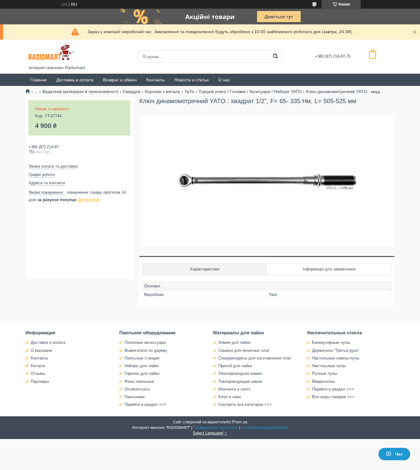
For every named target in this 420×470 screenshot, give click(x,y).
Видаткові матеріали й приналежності (80, 91)
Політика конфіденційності (264, 427)
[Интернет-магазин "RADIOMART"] (52, 52)
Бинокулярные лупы (331, 342)
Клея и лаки (229, 396)
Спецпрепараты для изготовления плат (254, 358)
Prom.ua (239, 422)
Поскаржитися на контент (215, 427)
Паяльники (135, 396)
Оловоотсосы (137, 389)
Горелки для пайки (142, 373)
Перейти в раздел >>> (145, 404)
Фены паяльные (139, 381)
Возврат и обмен (120, 79)
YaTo (189, 91)
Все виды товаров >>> (333, 396)
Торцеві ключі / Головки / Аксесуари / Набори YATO (250, 91)
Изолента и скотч (234, 389)
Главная (38, 79)
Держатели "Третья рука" (335, 350)
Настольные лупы (329, 365)
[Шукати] (275, 56)
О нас (224, 79)
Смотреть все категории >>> (245, 404)
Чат (399, 454)
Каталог (38, 365)
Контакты (155, 79)
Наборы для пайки (142, 365)
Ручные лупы (324, 373)
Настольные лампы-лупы (335, 358)
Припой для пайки (235, 365)
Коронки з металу (162, 91)
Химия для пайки (234, 342)
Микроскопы (323, 381)
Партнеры (40, 381)
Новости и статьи (191, 79)
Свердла (131, 91)
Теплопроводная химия (240, 373)
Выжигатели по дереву (146, 350)
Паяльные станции (142, 358)
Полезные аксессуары (145, 342)
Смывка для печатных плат (244, 350)
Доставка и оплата (74, 79)
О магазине (41, 350)
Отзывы (38, 373)
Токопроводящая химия (240, 381)
